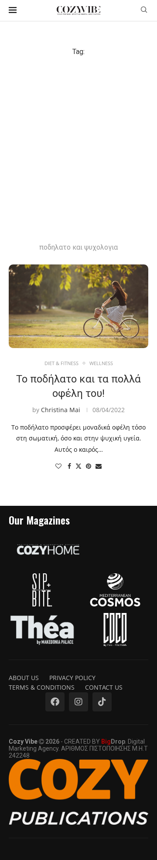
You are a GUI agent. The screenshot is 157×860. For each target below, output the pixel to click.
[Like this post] (58, 466)
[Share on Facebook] (69, 466)
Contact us (104, 687)
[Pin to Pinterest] (88, 466)
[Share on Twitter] (78, 466)
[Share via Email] (99, 466)
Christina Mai (60, 410)
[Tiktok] (102, 701)
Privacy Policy (72, 678)
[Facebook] (55, 701)
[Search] (144, 11)
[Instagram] (78, 701)
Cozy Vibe (23, 741)
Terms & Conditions (42, 687)
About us (24, 678)
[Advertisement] (78, 138)
